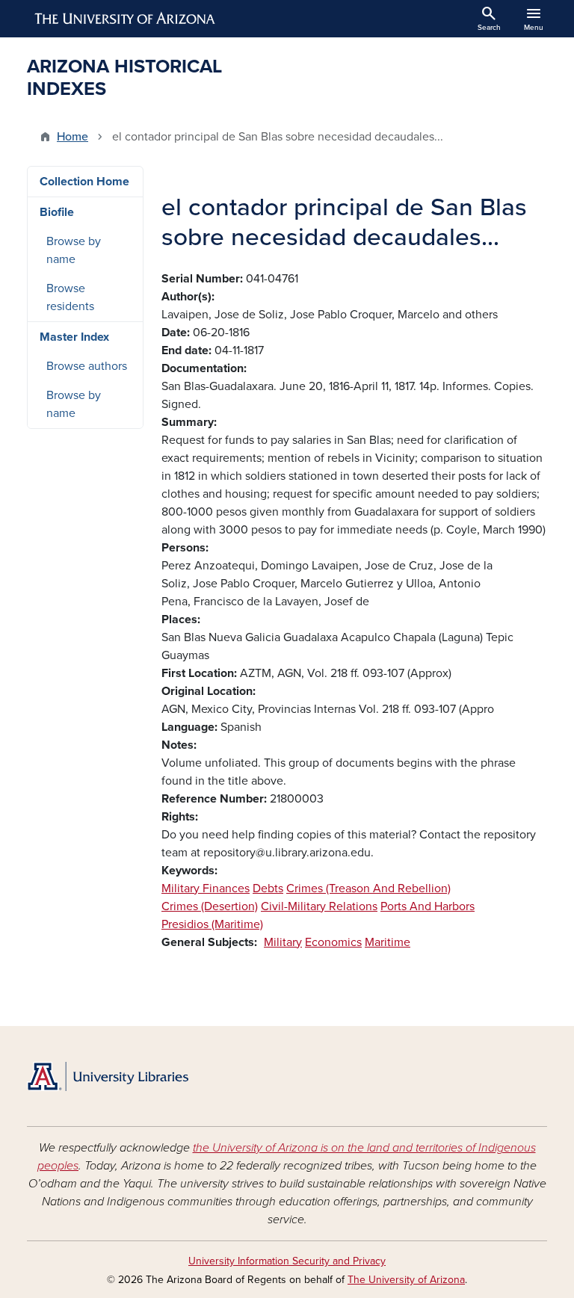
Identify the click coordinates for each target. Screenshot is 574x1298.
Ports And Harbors (427, 906)
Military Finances (205, 888)
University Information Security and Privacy (287, 1261)
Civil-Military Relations (319, 906)
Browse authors (86, 366)
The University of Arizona (406, 1279)
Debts (268, 888)
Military (283, 942)
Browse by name (73, 250)
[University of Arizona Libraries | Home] (107, 1076)
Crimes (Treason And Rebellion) (368, 888)
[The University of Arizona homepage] (125, 18)
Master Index (74, 337)
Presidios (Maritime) (212, 924)
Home (72, 136)
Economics (333, 942)
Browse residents (70, 297)
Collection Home (84, 181)
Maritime (387, 942)
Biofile (57, 212)
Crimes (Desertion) (209, 906)
